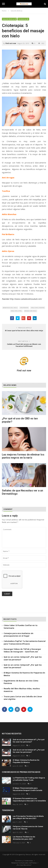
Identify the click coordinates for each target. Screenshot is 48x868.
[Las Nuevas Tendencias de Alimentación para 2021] (6, 839)
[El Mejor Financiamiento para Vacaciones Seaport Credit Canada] (6, 790)
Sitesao (28, 854)
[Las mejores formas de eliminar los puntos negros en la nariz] (24, 439)
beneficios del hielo (10, 308)
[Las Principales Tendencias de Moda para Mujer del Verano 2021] (6, 818)
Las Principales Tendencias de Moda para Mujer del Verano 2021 (28, 817)
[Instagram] (17, 709)
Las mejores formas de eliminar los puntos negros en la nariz (23, 456)
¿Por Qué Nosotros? (24, 865)
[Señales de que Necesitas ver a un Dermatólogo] (24, 475)
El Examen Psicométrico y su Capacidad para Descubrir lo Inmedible (29, 799)
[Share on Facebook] (12, 318)
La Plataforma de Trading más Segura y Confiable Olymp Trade (29, 779)
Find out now (11, 43)
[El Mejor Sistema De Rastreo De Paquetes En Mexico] (6, 762)
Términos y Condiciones (24, 861)
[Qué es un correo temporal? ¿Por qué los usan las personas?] (6, 742)
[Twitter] (10, 709)
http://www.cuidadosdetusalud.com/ (26, 299)
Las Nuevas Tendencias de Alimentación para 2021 (24, 838)
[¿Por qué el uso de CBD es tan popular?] (24, 403)
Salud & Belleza (8, 19)
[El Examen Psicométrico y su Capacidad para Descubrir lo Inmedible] (6, 801)
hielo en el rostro (38, 308)
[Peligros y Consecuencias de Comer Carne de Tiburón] (6, 829)
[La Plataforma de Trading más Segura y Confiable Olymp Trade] (6, 780)
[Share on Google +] (23, 318)
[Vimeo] (30, 709)
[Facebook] (4, 709)
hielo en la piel (16, 311)
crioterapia (24, 308)
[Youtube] (23, 709)
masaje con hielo (30, 311)
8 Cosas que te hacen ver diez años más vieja (24, 330)
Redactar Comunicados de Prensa (24, 863)
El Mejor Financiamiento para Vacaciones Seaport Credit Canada (27, 789)
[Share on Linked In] (35, 318)
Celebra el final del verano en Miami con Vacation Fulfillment (24, 345)
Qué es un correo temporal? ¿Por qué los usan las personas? (28, 740)
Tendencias (22, 19)
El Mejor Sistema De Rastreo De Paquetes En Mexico (26, 761)
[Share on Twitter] (18, 318)
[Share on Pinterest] (29, 318)
